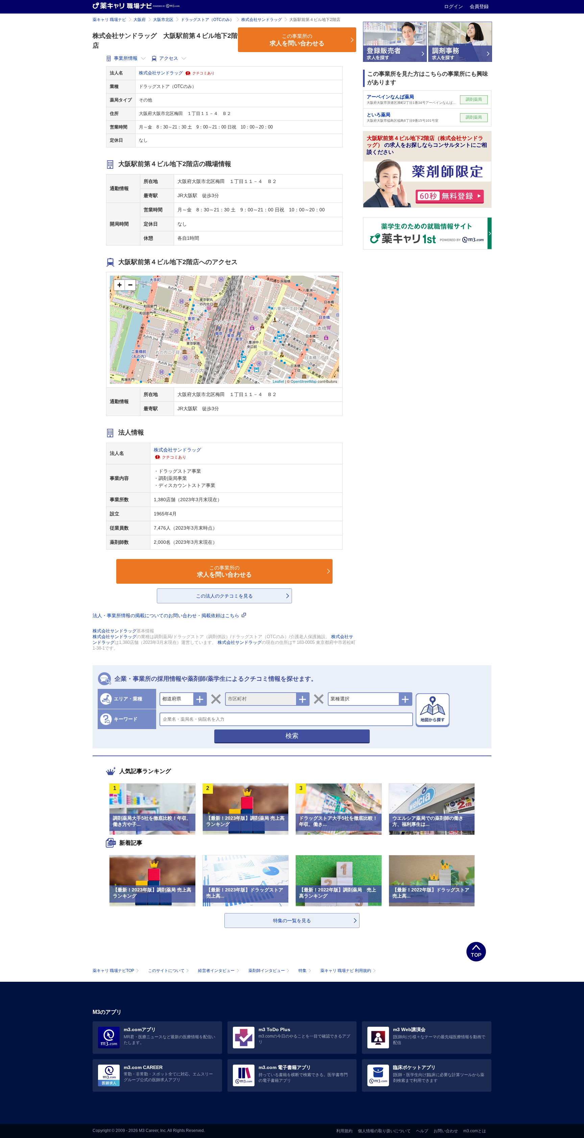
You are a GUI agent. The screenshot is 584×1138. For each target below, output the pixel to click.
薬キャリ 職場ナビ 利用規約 (345, 970)
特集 (302, 970)
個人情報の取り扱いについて (384, 1131)
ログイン (454, 6)
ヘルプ (422, 1131)
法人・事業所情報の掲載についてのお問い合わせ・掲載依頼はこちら (167, 615)
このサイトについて (166, 970)
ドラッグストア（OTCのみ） (207, 19)
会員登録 (479, 6)
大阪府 (139, 19)
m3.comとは (474, 1131)
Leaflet (278, 381)
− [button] (130, 285)
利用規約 (344, 1131)
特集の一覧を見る (292, 920)
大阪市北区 (163, 19)
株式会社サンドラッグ (261, 19)
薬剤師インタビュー (266, 970)
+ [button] (119, 285)
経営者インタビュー (216, 970)
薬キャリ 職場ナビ (109, 19)
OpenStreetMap (304, 381)
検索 (292, 735)
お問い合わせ (446, 1131)
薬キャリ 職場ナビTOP (113, 970)
